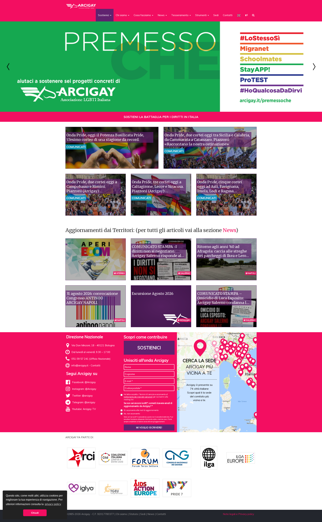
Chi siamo (121, 514)
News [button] (161, 15)
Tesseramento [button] (180, 15)
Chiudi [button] (35, 512)
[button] (246, 15)
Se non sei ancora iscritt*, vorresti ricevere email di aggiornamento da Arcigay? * (148, 404)
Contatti (227, 15)
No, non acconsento (132, 413)
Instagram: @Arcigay (84, 388)
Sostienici (149, 347)
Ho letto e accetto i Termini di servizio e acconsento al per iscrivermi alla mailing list (146, 397)
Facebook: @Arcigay (84, 382)
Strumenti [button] (201, 15)
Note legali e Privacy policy (238, 514)
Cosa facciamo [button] (143, 15)
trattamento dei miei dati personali (138, 397)
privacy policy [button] (53, 504)
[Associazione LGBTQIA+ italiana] (81, 5)
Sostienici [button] (104, 15)
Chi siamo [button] (122, 15)
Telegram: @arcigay (83, 402)
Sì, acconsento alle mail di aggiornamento (141, 410)
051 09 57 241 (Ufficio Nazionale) (91, 358)
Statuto (133, 514)
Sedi (216, 15)
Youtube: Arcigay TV (84, 409)
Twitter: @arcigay (82, 395)
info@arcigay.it (79, 365)
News (229, 230)
